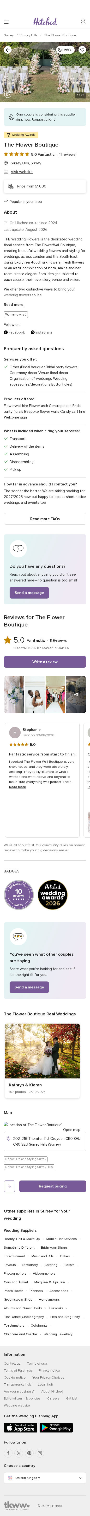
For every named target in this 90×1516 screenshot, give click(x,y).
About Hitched (52, 1391)
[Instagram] (40, 1453)
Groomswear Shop (18, 1299)
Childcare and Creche (20, 1334)
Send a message (29, 592)
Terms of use (37, 1363)
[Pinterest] (29, 1453)
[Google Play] (56, 1432)
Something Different (19, 1247)
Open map (71, 1129)
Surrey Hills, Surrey (26, 163)
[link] (42, 1061)
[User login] (83, 21)
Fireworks (56, 1308)
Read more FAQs (45, 518)
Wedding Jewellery (58, 1334)
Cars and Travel (16, 1282)
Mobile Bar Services (61, 1239)
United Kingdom (27, 1478)
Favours (10, 1265)
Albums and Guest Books (23, 1308)
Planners (36, 1291)
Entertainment (14, 1256)
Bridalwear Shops (54, 1247)
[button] (45, 569)
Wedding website (17, 1405)
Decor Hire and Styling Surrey (25, 1159)
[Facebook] (8, 1453)
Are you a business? (19, 1391)
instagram (44, 332)
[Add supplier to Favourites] (82, 50)
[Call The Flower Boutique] (9, 1186)
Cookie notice (15, 1377)
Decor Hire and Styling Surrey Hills (29, 1167)
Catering (50, 1265)
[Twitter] (18, 1453)
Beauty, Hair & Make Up (22, 1239)
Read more (13, 304)
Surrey (9, 35)
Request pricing (53, 1186)
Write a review (45, 661)
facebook (17, 332)
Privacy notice (49, 1370)
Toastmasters (14, 1325)
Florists (69, 1265)
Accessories (58, 1291)
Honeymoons (49, 1299)
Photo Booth (13, 1291)
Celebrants (39, 1325)
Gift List (71, 1398)
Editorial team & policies (22, 1398)
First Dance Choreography (24, 1317)
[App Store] (20, 1432)
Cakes (65, 1256)
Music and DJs (42, 1256)
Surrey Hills (29, 35)
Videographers (44, 1273)
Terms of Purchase (18, 1370)
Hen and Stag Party (65, 1317)
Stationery (30, 1265)
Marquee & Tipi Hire (49, 1282)
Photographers (15, 1273)
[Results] (8, 50)
